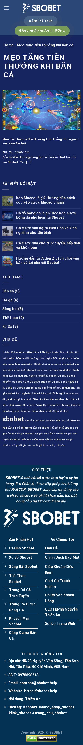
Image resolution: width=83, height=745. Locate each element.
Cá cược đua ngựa (63, 381)
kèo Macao (51, 399)
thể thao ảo (72, 420)
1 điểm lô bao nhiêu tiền (17, 352)
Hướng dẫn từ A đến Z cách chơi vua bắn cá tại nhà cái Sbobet (47, 260)
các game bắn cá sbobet (17, 364)
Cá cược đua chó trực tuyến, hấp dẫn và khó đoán (48, 245)
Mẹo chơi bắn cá (69, 399)
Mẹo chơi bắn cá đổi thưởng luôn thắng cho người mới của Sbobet (40, 141)
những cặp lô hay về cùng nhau (25, 411)
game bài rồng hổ (45, 387)
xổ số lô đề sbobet (63, 427)
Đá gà (7, 300)
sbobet (13, 419)
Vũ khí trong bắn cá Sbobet (34, 427)
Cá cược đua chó (40, 381)
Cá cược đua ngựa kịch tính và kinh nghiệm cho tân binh (46, 230)
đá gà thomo (27, 445)
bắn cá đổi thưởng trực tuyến (34, 358)
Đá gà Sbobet (25, 433)
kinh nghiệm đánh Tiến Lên (26, 399)
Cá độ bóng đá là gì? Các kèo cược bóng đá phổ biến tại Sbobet (46, 215)
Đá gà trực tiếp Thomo (49, 433)
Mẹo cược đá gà (32, 405)
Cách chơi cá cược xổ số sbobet (54, 364)
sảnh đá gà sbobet (57, 411)
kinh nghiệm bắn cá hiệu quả (33, 393)
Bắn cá (8, 291)
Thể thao (10, 318)
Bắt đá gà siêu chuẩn (66, 358)
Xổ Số (7, 326)
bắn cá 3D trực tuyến (46, 352)
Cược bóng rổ (25, 387)
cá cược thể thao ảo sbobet (54, 370)
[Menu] (6, 8)
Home (8, 45)
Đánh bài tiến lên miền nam (27, 439)
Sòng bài (9, 309)
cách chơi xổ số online (43, 375)
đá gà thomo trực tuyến (50, 445)
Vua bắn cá (9, 427)
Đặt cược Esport (55, 439)
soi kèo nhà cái (55, 420)
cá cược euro (20, 381)
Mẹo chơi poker (12, 405)
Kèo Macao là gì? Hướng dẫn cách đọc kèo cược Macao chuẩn (45, 200)
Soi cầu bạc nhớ (35, 420)
